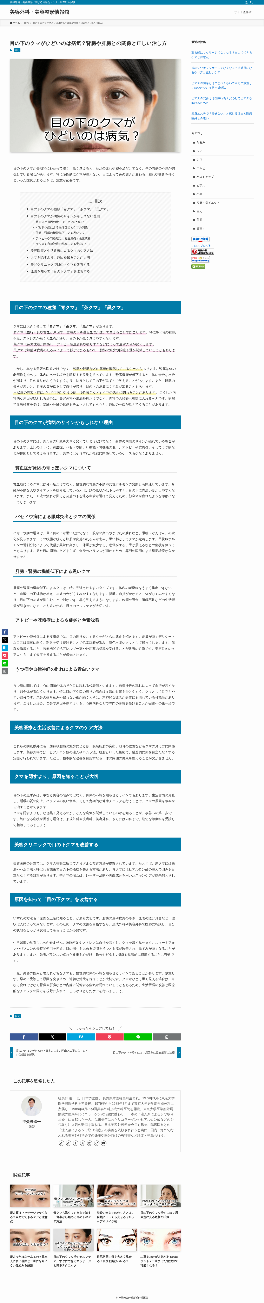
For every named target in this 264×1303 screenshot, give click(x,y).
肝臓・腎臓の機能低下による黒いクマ (60, 232)
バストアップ (205, 176)
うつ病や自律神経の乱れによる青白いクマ (63, 243)
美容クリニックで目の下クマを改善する (60, 264)
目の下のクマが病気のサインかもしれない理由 (65, 216)
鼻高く (201, 228)
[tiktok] (96, 1143)
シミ (199, 151)
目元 (17, 50)
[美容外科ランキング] (202, 253)
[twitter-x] (82, 1143)
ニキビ (201, 168)
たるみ (201, 142)
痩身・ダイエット (208, 202)
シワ (199, 159)
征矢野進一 (31, 1122)
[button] (24, 1036)
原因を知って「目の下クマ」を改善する (60, 271)
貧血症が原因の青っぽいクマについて (60, 221)
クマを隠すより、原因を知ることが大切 (60, 257)
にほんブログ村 (201, 245)
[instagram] (89, 1143)
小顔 (199, 194)
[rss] (246, 2)
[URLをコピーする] (167, 1036)
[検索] (251, 2)
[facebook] (75, 1143)
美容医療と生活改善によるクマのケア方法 (62, 250)
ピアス (201, 185)
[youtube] (103, 1143)
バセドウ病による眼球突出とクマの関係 (62, 227)
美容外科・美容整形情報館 (39, 12)
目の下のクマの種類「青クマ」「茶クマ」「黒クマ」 (70, 209)
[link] (61, 1143)
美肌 (199, 219)
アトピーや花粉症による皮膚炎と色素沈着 (63, 238)
